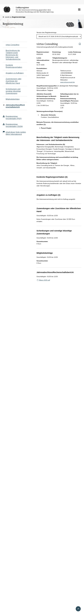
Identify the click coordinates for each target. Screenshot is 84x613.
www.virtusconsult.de (67, 82)
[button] (79, 9)
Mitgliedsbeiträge (13, 99)
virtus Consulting (12, 45)
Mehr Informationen (13, 134)
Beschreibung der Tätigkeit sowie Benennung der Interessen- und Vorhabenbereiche (13, 55)
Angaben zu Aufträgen (15, 73)
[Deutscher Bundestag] (8, 9)
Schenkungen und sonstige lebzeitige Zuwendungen (13, 91)
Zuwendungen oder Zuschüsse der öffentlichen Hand (13, 81)
